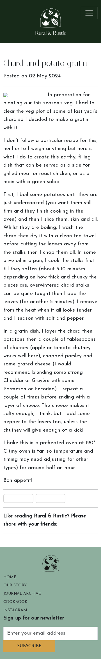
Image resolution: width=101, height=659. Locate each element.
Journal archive (22, 594)
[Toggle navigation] (89, 13)
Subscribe (29, 646)
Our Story (15, 585)
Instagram (15, 610)
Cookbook (15, 602)
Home (9, 577)
